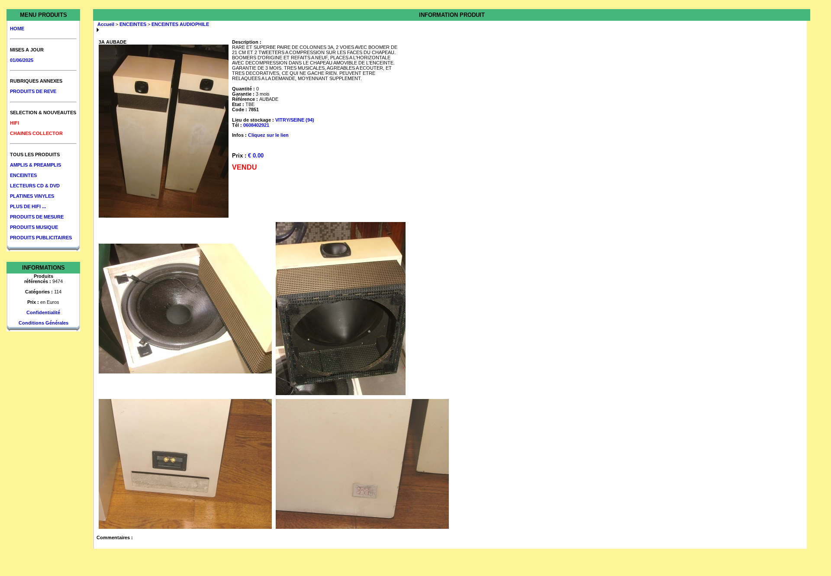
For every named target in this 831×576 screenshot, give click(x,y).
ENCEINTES (23, 175)
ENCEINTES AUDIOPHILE (180, 24)
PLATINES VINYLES (32, 196)
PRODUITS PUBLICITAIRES (41, 237)
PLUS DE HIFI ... (28, 206)
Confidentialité (43, 312)
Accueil (105, 24)
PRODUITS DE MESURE (37, 216)
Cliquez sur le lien (268, 135)
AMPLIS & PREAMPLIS (35, 164)
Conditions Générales (43, 322)
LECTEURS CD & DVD (35, 185)
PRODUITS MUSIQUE (34, 227)
